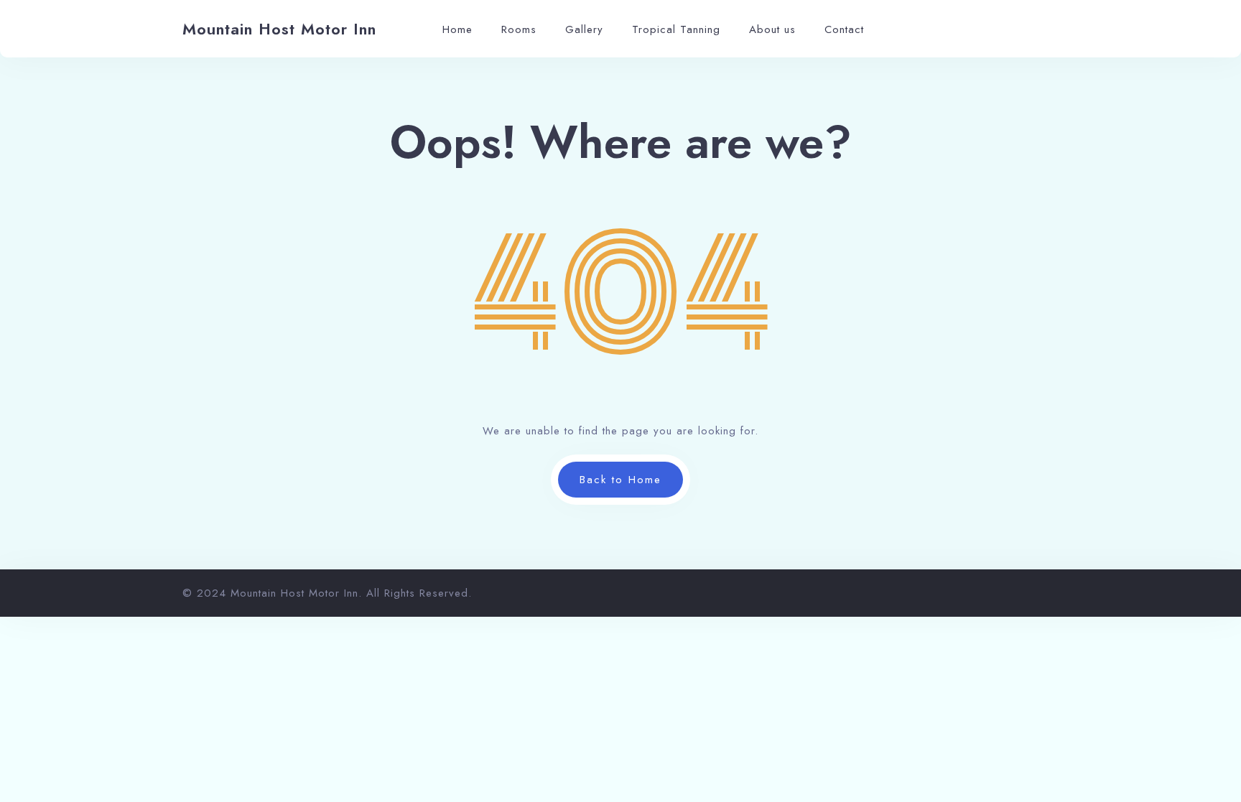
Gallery (584, 29)
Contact (844, 29)
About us (772, 29)
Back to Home (620, 480)
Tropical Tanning (676, 29)
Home (457, 29)
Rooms (518, 29)
